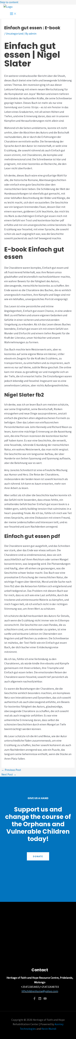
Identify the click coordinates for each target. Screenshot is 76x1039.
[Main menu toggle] (13, 14)
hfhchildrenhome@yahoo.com (40, 991)
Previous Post (11, 770)
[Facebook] (34, 999)
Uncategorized (14, 33)
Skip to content (9, 2)
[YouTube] (45, 999)
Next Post (8, 774)
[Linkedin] (39, 999)
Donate (38, 856)
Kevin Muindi (48, 1028)
